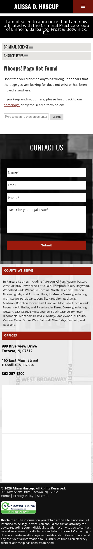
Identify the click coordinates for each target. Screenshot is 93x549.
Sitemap (43, 496)
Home (5, 496)
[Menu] (83, 6)
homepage (12, 105)
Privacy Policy (23, 496)
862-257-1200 (13, 374)
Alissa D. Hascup (36, 6)
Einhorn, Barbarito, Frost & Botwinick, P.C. (49, 31)
